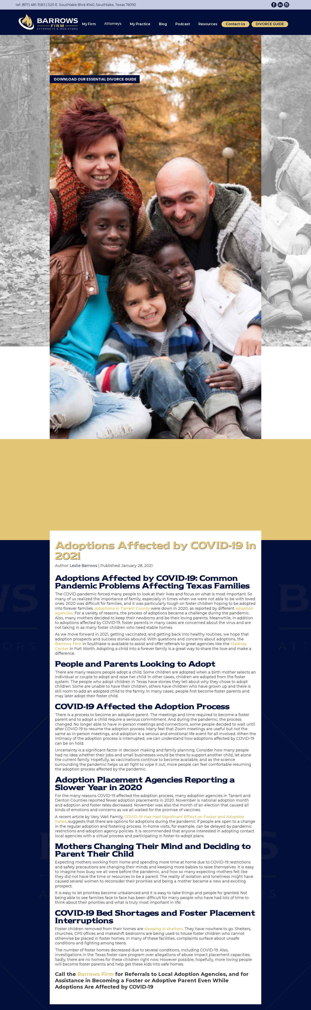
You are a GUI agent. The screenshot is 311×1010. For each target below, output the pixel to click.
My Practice (140, 24)
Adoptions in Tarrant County (122, 608)
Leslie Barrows (83, 565)
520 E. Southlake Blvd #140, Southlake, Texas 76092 (90, 5)
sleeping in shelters (163, 929)
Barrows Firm (68, 643)
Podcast (182, 24)
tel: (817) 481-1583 (30, 5)
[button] (89, 24)
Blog (163, 24)
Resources (207, 24)
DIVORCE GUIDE (270, 24)
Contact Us (235, 24)
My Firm (89, 24)
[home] (46, 22)
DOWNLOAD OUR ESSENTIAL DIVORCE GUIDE (95, 79)
